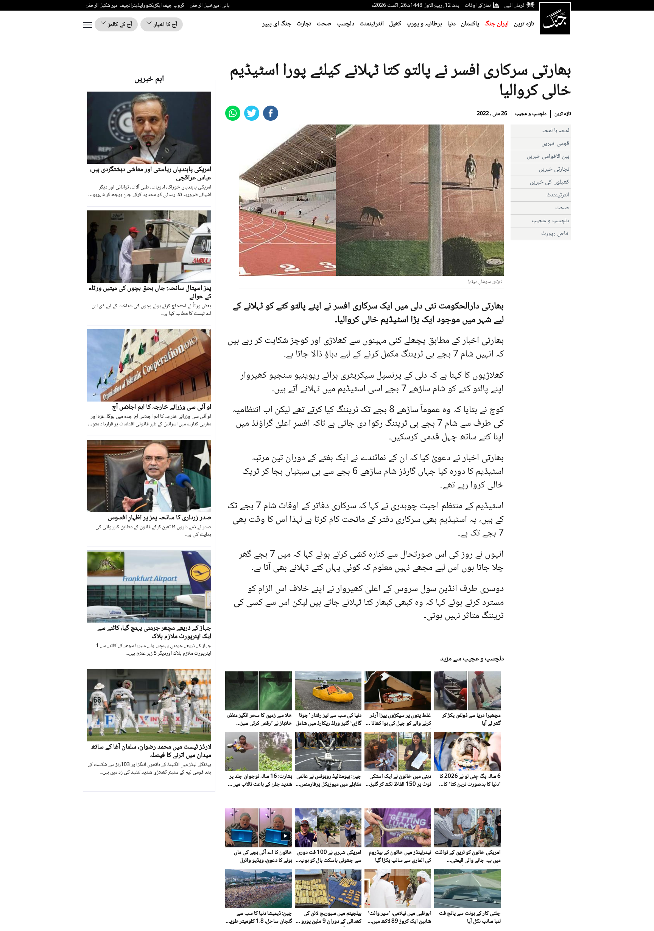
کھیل (395, 24)
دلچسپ (345, 24)
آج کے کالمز (119, 25)
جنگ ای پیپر (276, 24)
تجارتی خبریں (554, 169)
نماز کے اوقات (478, 5)
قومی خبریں (555, 144)
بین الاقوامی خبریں (548, 156)
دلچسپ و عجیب (531, 113)
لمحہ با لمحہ (555, 131)
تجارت (304, 24)
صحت (324, 24)
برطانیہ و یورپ (424, 24)
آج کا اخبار (164, 25)
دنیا (451, 24)
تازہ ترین (524, 24)
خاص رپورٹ (555, 234)
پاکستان (470, 24)
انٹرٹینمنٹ (372, 24)
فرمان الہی (514, 5)
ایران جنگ (496, 24)
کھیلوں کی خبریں (549, 182)
